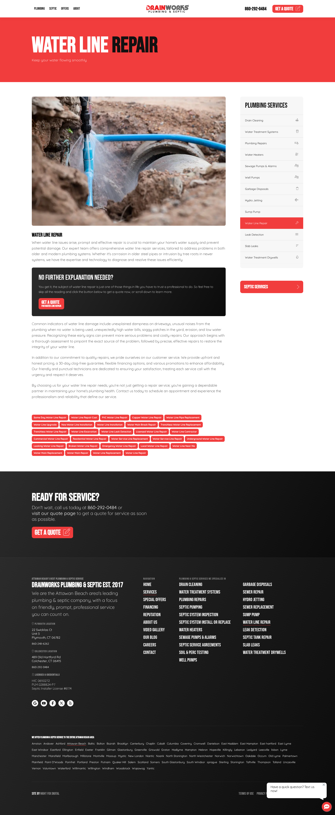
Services (150, 592)
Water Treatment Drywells (261, 257)
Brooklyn (122, 743)
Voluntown (49, 768)
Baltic (91, 743)
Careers (149, 645)
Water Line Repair (256, 223)
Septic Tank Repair (257, 637)
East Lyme (284, 743)
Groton (165, 750)
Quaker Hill (119, 762)
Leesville (264, 750)
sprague (212, 762)
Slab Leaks (251, 246)
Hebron (203, 750)
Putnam (106, 762)
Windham (108, 768)
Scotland (143, 762)
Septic (53, 9)
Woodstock (123, 768)
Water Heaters (254, 154)
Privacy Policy (265, 794)
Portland (82, 762)
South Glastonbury (173, 762)
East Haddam (229, 743)
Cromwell (199, 743)
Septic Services (256, 287)
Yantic (150, 768)
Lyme (283, 750)
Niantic (150, 756)
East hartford (268, 743)
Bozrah (111, 743)
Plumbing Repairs (256, 143)
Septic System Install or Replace (205, 622)
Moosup (111, 756)
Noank (160, 756)
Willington (94, 768)
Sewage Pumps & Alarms (261, 166)
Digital (55, 794)
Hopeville (215, 750)
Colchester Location (45, 651)
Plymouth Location (44, 623)
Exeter (89, 750)
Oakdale (250, 756)
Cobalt (161, 743)
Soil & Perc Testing (193, 652)
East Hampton (249, 743)
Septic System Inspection (198, 615)
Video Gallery (154, 630)
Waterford (64, 768)
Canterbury (137, 743)
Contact (149, 652)
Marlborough (70, 756)
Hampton (191, 750)
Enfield (79, 750)
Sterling (224, 762)
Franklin (100, 750)
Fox (49, 794)
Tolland (277, 762)
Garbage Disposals (257, 189)
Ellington (67, 750)
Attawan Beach (76, 743)
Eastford (55, 750)
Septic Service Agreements (200, 645)
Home (147, 584)
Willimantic (79, 768)
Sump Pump (252, 212)
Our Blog (150, 637)
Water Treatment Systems (261, 132)
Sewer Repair (253, 592)
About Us (150, 622)
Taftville (251, 762)
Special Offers (154, 599)
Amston (36, 743)
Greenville (141, 750)
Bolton (101, 743)
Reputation (152, 615)
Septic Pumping (190, 607)
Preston (94, 762)
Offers (65, 9)
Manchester (39, 756)
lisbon (274, 750)
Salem (132, 762)
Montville (98, 756)
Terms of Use (246, 794)
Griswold (154, 750)
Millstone (85, 756)
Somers (155, 762)
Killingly (227, 750)
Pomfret (70, 762)
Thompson (264, 762)
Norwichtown (235, 756)
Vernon (36, 768)
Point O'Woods (54, 762)
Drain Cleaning (254, 120)
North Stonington (176, 756)
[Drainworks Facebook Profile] (52, 703)
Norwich (220, 756)
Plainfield (37, 762)
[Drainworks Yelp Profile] (70, 703)
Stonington (237, 762)
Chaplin (150, 743)
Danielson (213, 743)
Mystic (122, 756)
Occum (262, 756)
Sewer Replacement (258, 607)
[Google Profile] (35, 703)
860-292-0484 (256, 9)
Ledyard (252, 750)
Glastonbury (125, 750)
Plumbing (39, 9)
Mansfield (54, 756)
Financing (150, 607)
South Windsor (196, 762)
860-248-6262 (40, 643)
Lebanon (239, 750)
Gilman (111, 750)
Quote (284, 9)
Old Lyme (275, 756)
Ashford (60, 743)
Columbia (173, 743)
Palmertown (289, 756)
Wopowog (138, 768)
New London (136, 756)
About (76, 9)
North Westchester (201, 756)
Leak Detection (254, 234)
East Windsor (40, 750)
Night (43, 794)
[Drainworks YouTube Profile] (44, 703)
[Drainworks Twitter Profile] (61, 703)
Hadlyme (177, 750)
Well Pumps (252, 177)
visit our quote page (54, 513)
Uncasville (289, 762)
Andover (48, 743)
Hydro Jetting (253, 200)
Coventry (186, 743)
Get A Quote (51, 303)
